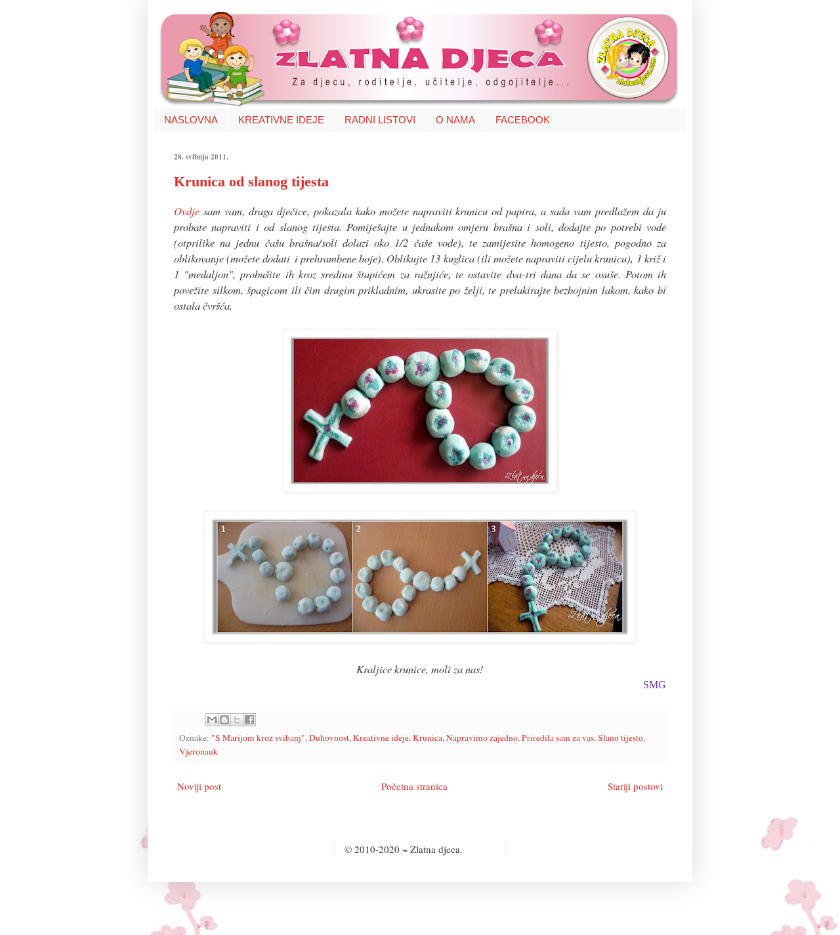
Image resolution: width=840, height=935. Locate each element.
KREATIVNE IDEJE (281, 119)
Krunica (427, 737)
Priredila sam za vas (558, 737)
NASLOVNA (191, 119)
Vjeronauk (198, 751)
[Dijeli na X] (236, 719)
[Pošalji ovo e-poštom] (212, 719)
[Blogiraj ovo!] (224, 719)
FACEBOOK (522, 119)
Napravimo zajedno (482, 737)
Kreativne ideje (381, 737)
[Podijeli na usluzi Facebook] (249, 719)
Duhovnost (329, 737)
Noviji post (199, 786)
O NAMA (455, 119)
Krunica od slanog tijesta (251, 181)
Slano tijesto (620, 737)
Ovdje (187, 210)
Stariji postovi (635, 786)
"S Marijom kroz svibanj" (258, 737)
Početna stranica (414, 786)
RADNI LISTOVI (380, 119)
